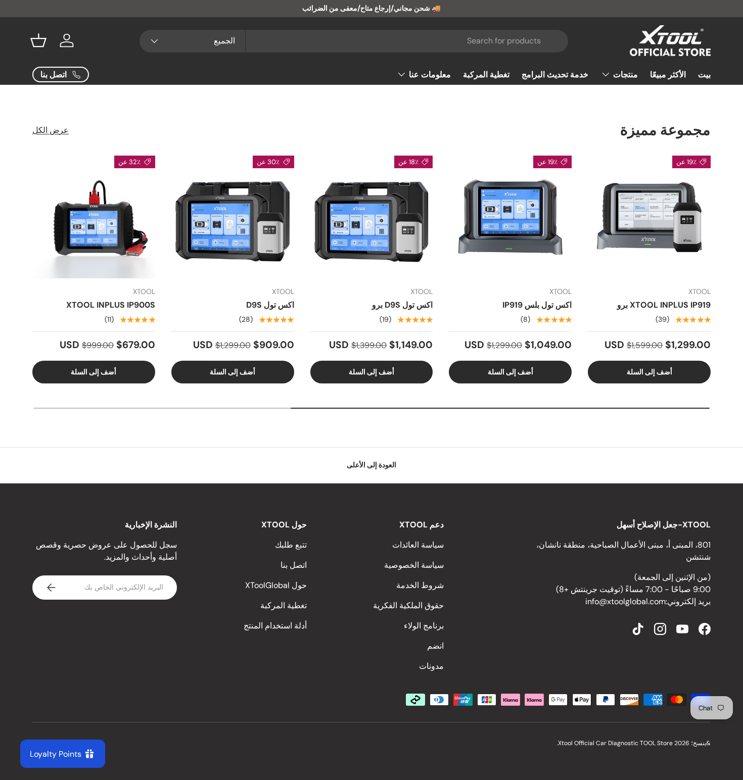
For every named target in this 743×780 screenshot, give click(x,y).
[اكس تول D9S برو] (371, 217)
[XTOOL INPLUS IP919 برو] (649, 217)
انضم (435, 646)
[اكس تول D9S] (232, 217)
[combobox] (354, 40)
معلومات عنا (430, 74)
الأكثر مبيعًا (668, 74)
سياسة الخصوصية (414, 565)
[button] (38, 40)
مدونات (431, 666)
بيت (704, 74)
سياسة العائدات (418, 545)
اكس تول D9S (270, 305)
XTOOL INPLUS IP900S (110, 305)
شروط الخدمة (420, 585)
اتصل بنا (294, 565)
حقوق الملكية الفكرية (408, 605)
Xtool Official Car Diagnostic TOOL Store (615, 743)
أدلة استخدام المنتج (275, 625)
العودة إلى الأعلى (371, 464)
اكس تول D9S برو (402, 305)
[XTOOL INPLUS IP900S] (93, 217)
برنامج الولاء (424, 625)
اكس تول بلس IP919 (537, 305)
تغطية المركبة (486, 74)
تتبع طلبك (291, 545)
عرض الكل (50, 130)
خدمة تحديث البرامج (555, 74)
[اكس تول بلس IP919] (510, 217)
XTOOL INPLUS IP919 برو (664, 305)
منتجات (625, 74)
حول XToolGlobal (276, 585)
